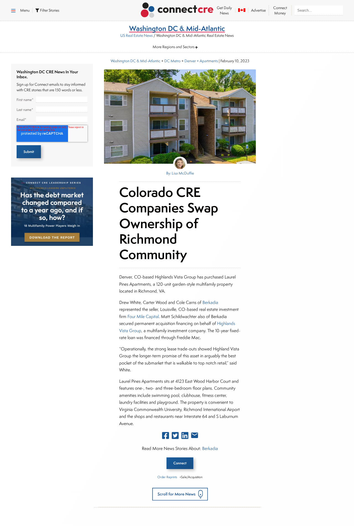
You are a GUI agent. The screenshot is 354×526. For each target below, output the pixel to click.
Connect (179, 463)
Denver (190, 60)
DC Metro (172, 60)
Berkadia (210, 302)
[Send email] (194, 436)
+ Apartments (207, 60)
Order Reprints (167, 477)
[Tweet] (175, 436)
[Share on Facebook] (165, 436)
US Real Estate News (136, 35)
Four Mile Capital (143, 316)
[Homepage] (177, 9)
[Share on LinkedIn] (184, 436)
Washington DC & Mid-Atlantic (135, 60)
